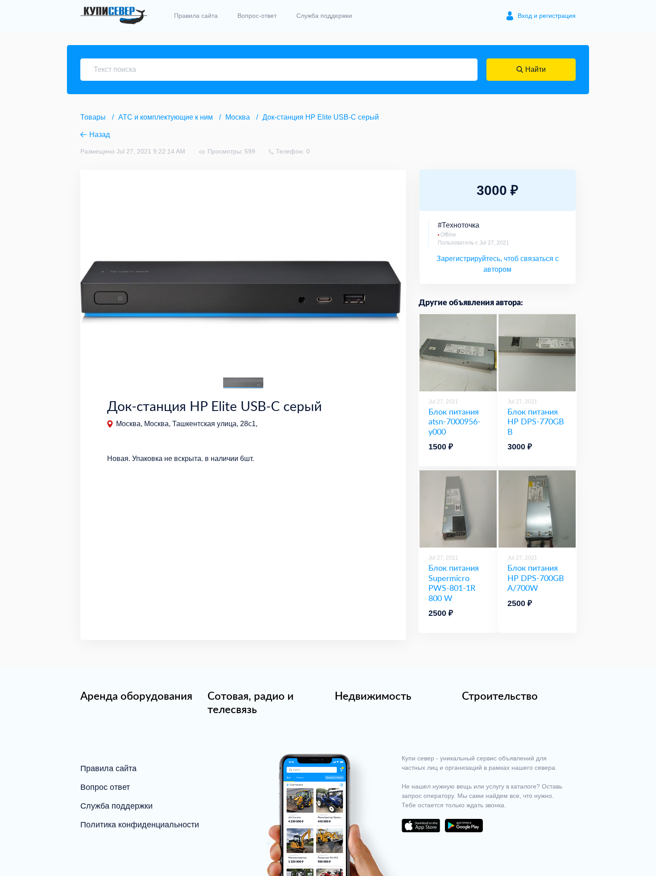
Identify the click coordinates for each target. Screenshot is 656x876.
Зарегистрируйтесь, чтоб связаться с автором (497, 264)
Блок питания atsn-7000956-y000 (454, 422)
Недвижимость (373, 695)
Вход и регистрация (547, 15)
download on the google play (463, 825)
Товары (93, 117)
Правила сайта (196, 15)
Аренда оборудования (136, 695)
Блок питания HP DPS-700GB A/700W (535, 578)
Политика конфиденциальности (139, 824)
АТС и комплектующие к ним (165, 117)
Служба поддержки (324, 15)
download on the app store (421, 825)
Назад (99, 134)
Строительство (500, 695)
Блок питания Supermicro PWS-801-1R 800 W (453, 583)
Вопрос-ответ (257, 15)
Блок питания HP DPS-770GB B (535, 422)
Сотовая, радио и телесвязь (251, 702)
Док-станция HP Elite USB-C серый (320, 117)
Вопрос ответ (105, 787)
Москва (237, 117)
